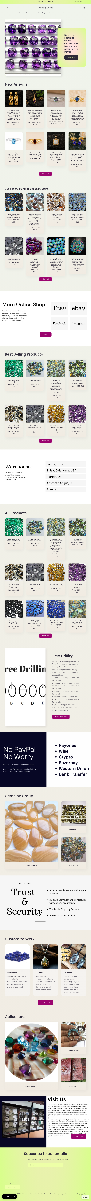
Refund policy (48, 1194)
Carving (72, 865)
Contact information (80, 1196)
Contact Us (78, 1136)
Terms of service (70, 1194)
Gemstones (30, 1086)
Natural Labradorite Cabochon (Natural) (35, 381)
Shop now (71, 57)
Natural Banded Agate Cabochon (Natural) (13, 427)
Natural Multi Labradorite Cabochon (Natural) (77, 382)
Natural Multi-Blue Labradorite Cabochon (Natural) (13, 216)
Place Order (45, 1002)
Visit (45, 334)
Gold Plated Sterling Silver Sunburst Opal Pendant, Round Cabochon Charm (56, 155)
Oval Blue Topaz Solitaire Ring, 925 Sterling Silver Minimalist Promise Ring (14, 156)
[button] (7, 8)
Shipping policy (81, 1194)
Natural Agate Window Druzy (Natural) (13, 622)
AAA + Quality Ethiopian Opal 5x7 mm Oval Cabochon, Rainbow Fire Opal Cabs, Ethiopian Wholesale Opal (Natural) (56, 262)
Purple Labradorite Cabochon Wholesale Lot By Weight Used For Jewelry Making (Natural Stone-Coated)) (35, 262)
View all (45, 174)
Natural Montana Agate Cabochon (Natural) (56, 216)
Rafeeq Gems (26, 1194)
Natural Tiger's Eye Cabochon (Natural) (56, 426)
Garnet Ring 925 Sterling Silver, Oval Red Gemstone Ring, (35, 154)
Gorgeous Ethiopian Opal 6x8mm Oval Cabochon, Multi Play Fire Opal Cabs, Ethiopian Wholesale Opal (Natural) (77, 261)
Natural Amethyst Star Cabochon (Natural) (77, 427)
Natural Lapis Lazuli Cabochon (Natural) (56, 621)
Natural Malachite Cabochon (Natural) (13, 381)
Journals (72, 1086)
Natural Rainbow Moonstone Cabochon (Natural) (77, 216)
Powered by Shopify (36, 1194)
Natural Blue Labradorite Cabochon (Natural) (35, 622)
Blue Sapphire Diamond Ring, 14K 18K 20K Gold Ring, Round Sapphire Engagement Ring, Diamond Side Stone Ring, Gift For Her (77, 115)
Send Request (61, 717)
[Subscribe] (61, 1165)
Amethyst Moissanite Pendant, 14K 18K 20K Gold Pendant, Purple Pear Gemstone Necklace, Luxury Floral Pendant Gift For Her (35, 115)
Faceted (72, 830)
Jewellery (73, 1050)
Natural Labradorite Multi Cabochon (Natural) (77, 622)
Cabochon (30, 865)
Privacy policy (58, 1194)
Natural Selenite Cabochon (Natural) (13, 258)
